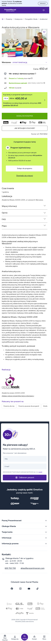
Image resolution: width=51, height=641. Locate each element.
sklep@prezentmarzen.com (32, 568)
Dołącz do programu (24, 168)
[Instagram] (20, 588)
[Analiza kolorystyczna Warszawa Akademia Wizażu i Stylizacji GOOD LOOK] (24, 43)
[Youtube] (29, 588)
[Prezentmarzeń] (10, 10)
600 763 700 (10, 568)
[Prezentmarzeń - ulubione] (43, 10)
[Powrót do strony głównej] (2, 19)
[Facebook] (12, 588)
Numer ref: (35, 134)
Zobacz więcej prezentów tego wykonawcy (18, 396)
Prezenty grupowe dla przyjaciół (29, 406)
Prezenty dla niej (9, 406)
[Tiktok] (37, 588)
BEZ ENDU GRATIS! (35, 83)
